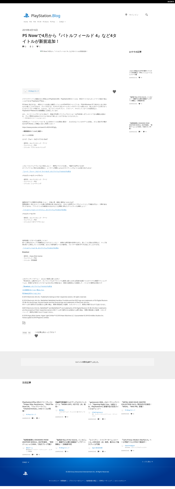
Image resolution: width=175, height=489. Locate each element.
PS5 (30, 22)
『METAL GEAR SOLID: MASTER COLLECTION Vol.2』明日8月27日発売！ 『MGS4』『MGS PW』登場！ (136, 404)
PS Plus (52, 22)
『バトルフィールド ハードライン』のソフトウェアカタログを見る (44, 210)
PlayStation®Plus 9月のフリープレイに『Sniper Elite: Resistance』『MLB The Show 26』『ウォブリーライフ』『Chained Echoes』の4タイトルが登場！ (37, 406)
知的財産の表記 (91, 481)
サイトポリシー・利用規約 (57, 481)
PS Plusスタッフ (31, 414)
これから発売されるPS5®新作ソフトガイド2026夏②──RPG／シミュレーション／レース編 (140, 72)
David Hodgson (130, 445)
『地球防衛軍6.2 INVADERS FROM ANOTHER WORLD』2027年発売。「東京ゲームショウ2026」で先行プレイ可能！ (140, 125)
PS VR (39, 22)
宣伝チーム (29, 448)
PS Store (46, 22)
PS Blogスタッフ (34, 91)
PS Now (25, 332)
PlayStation (45, 15)
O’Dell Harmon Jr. (97, 412)
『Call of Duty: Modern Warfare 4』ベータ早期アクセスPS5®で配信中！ (136, 441)
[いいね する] (139, 77)
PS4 (34, 22)
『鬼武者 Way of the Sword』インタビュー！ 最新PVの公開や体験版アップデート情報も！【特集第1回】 (140, 98)
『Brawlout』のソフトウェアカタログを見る (37, 286)
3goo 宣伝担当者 (97, 448)
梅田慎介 (62, 410)
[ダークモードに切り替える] (126, 15)
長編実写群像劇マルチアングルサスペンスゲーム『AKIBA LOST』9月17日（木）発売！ (70, 404)
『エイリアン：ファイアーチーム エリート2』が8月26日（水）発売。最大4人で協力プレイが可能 (103, 442)
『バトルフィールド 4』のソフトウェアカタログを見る (40, 248)
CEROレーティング (105, 481)
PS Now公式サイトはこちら (31, 293)
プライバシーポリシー (76, 481)
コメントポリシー (120, 481)
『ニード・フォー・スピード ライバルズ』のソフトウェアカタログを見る (46, 171)
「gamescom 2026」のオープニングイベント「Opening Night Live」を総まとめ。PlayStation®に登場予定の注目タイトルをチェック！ (103, 405)
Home (26, 22)
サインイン (133, 15)
